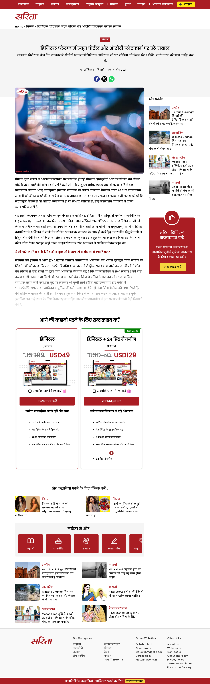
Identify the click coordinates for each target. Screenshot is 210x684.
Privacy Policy (175, 659)
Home (19, 26)
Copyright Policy (177, 656)
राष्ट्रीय (46, 564)
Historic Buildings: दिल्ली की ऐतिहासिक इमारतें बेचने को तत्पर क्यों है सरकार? (59, 573)
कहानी (40, 4)
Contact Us (174, 652)
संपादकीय (72, 4)
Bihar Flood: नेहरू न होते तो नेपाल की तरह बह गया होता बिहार (125, 573)
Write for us (174, 648)
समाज (55, 4)
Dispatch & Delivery (179, 667)
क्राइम (141, 4)
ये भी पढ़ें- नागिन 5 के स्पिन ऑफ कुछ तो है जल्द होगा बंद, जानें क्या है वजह (62, 252)
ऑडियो (187, 4)
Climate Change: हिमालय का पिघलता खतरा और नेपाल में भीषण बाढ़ (58, 595)
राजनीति (23, 4)
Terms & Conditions (179, 663)
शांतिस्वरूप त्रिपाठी (94, 70)
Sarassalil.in (143, 656)
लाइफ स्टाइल (94, 4)
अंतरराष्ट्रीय (48, 609)
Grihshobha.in (144, 644)
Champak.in (143, 648)
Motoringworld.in (146, 659)
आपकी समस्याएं (162, 4)
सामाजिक (48, 587)
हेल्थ (128, 4)
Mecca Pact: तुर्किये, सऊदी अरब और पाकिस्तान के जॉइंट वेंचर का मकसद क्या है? (58, 618)
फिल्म (114, 4)
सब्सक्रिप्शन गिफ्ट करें (46, 391)
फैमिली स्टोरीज (118, 608)
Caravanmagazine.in (149, 652)
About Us (173, 644)
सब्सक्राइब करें (47, 401)
